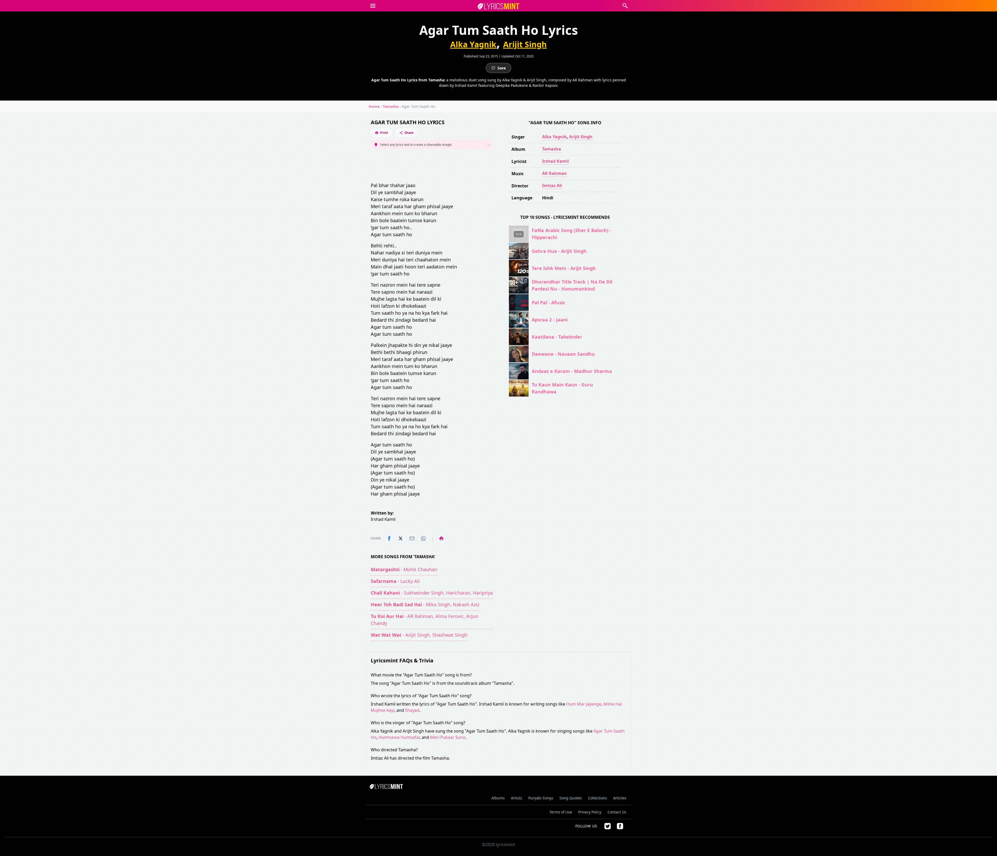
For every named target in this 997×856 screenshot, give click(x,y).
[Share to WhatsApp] (423, 538)
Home (374, 106)
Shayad (412, 710)
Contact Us (617, 811)
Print (384, 132)
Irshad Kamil (555, 161)
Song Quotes (571, 797)
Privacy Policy (589, 811)
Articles (619, 797)
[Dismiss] (488, 145)
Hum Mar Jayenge (583, 704)
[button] (373, 6)
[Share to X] (400, 538)
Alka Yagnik (473, 44)
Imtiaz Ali (552, 185)
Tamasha (391, 106)
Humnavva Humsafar (399, 737)
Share (409, 132)
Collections (597, 797)
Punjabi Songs (540, 797)
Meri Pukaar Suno (448, 737)
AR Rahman (554, 173)
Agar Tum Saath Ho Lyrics (407, 122)
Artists (516, 797)
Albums (498, 797)
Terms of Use (560, 811)
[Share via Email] (412, 538)
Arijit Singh (525, 44)
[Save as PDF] (441, 538)
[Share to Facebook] (389, 538)
